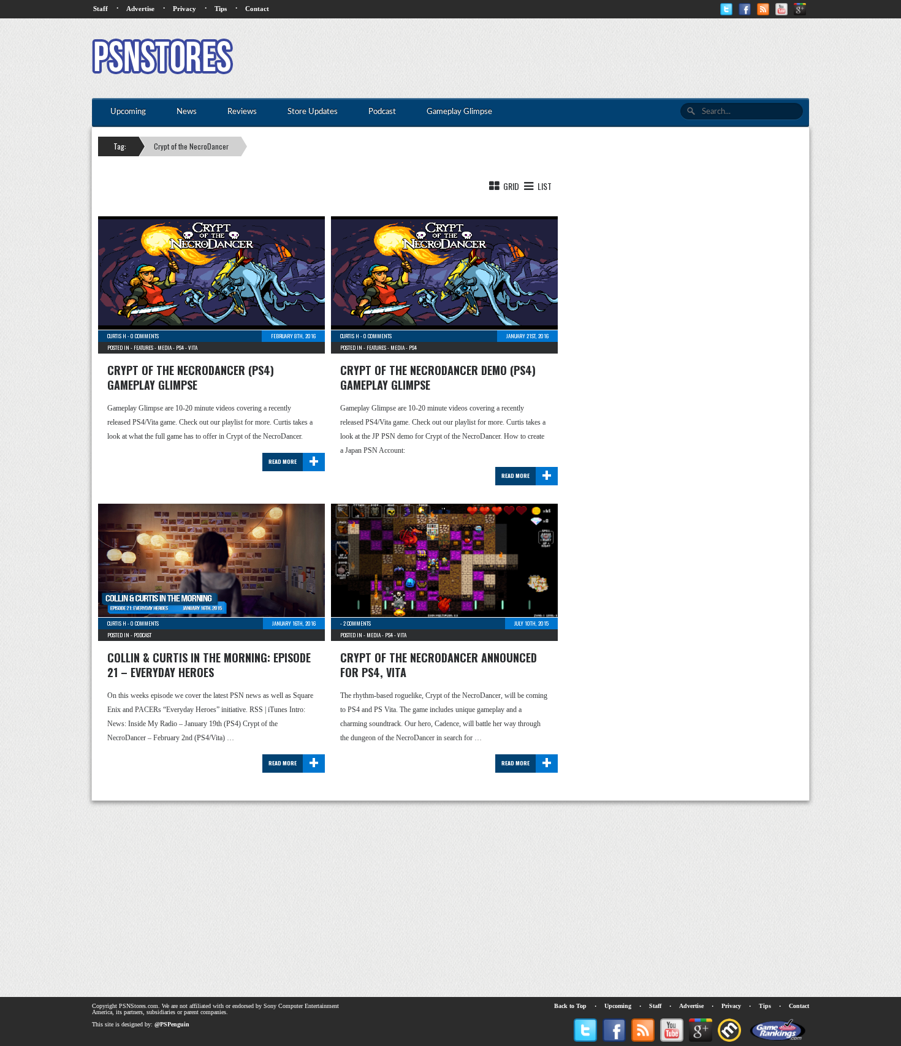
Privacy (184, 8)
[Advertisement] (586, 58)
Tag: (119, 146)
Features (143, 347)
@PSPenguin (171, 1024)
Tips (221, 8)
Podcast (142, 635)
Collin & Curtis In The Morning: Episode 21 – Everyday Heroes (209, 665)
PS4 (180, 347)
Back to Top (570, 1005)
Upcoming (617, 1005)
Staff (100, 8)
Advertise (140, 8)
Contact (257, 8)
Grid (510, 186)
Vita (192, 347)
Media (165, 347)
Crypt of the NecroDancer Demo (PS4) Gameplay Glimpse (438, 377)
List (544, 186)
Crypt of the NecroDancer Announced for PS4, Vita (438, 665)
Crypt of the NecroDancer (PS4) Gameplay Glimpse (190, 377)
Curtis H (116, 336)
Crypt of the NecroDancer (191, 146)
